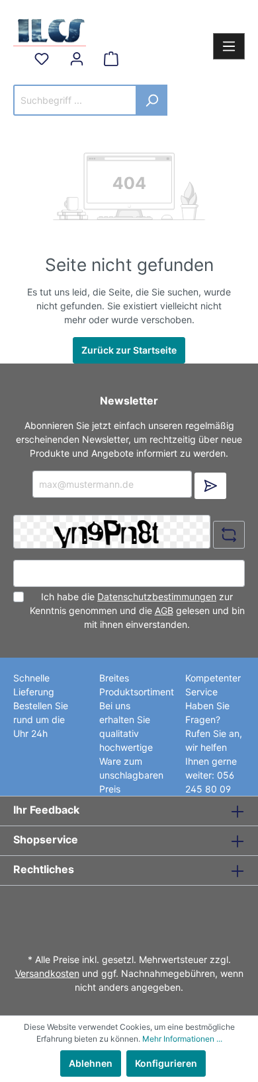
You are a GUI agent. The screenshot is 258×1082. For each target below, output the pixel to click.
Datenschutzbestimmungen (156, 596)
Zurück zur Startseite (129, 350)
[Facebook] (125, 911)
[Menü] (229, 46)
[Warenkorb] (111, 58)
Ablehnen (90, 1063)
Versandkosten (47, 973)
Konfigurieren (166, 1063)
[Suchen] (151, 100)
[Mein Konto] (77, 58)
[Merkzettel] (41, 58)
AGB (164, 610)
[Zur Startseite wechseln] (49, 29)
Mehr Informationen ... (182, 1039)
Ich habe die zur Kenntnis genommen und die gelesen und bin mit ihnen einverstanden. (137, 610)
